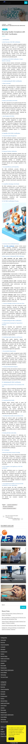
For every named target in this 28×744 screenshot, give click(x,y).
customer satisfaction (12, 504)
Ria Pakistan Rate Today (8, 542)
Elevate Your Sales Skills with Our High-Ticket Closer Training (13, 560)
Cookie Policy (11, 735)
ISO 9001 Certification (8, 506)
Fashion (2, 654)
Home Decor (4, 661)
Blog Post (3, 734)
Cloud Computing (5, 644)
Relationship (4, 668)
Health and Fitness (5, 658)
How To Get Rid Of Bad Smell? (10, 598)
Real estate (3, 665)
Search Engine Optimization (7, 670)
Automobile (3, 640)
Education (3, 649)
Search (3, 604)
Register (3, 731)
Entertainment (4, 651)
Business (9, 24)
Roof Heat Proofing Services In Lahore (12, 579)
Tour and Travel (4, 677)
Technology (3, 675)
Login (2, 729)
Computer (3, 647)
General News (4, 656)
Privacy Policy (4, 736)
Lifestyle (2, 663)
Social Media (4, 672)
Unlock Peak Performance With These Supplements (14, 625)
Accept (11, 738)
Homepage (4, 24)
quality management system (9, 508)
